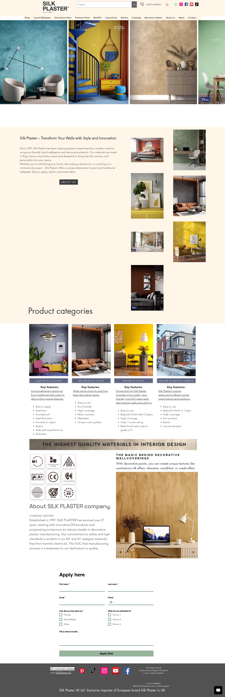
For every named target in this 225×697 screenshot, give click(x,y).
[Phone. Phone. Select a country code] (112, 602)
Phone (110, 597)
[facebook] (126, 670)
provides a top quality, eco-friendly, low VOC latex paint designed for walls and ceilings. (134, 398)
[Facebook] (186, 4)
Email (62, 597)
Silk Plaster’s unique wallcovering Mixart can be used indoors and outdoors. (174, 394)
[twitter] (115, 670)
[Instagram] (181, 4)
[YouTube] (191, 4)
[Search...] (134, 4)
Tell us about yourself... (69, 631)
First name (64, 584)
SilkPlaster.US (63, 672)
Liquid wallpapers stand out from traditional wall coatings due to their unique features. (48, 394)
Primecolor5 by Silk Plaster (131, 391)
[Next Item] (220, 62)
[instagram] (104, 670)
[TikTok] (196, 4)
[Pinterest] (82, 670)
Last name (113, 584)
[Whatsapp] (176, 4)
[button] (167, 4)
